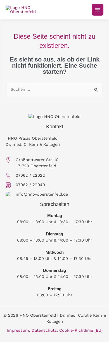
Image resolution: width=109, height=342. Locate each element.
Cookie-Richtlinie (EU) (81, 330)
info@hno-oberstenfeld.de (42, 194)
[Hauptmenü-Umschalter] (97, 10)
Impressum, (18, 330)
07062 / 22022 (30, 175)
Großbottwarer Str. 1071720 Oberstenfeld (37, 162)
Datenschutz (44, 330)
